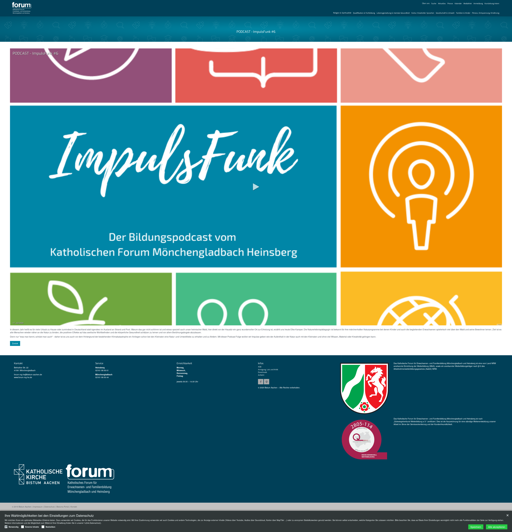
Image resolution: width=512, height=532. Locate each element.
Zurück (15, 343)
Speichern (475, 527)
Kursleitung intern (492, 3)
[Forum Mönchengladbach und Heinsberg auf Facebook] (260, 381)
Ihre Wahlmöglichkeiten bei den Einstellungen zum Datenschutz (49, 515)
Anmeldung (478, 3)
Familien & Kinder (463, 13)
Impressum (38, 506)
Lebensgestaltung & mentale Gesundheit (393, 13)
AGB (259, 367)
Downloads (262, 372)
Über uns (426, 3)
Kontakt (74, 506)
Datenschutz (49, 506)
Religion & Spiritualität (342, 13)
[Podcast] (266, 381)
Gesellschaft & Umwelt (445, 13)
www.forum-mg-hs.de (23, 377)
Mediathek (467, 3)
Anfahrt (261, 375)
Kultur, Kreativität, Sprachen (422, 13)
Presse (450, 3)
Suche (433, 3)
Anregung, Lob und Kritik (268, 369)
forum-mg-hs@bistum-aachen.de (28, 374)
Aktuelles (442, 3)
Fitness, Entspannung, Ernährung (485, 13)
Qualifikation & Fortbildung (364, 13)
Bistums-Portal (63, 506)
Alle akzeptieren (496, 527)
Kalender (458, 3)
